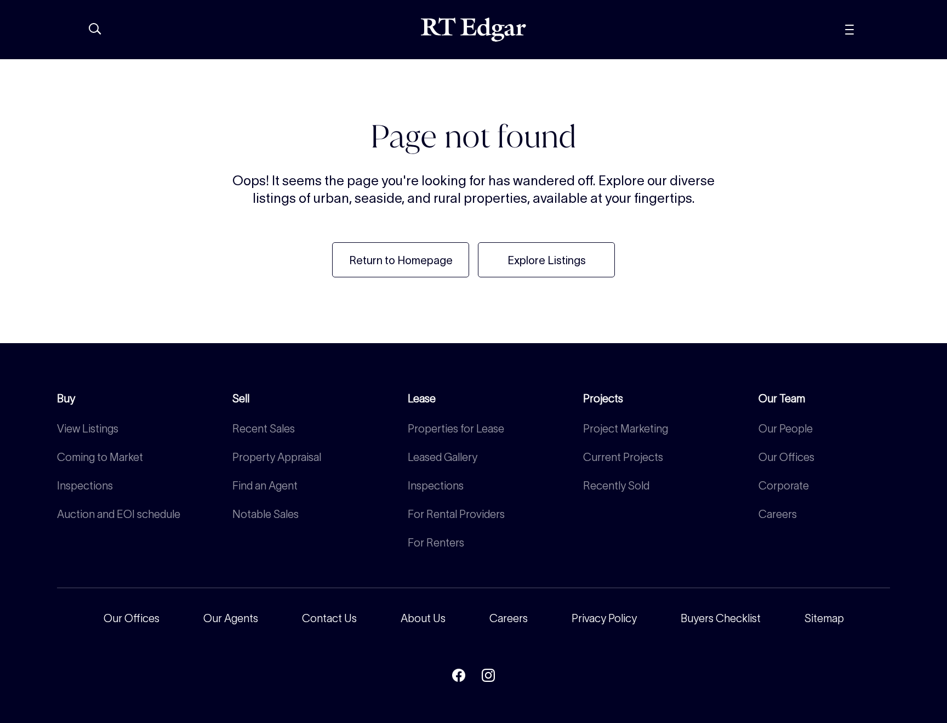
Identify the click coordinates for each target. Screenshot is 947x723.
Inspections (85, 486)
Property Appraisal (276, 457)
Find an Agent (265, 486)
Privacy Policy (604, 618)
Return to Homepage (401, 260)
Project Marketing (625, 429)
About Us (423, 618)
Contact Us (329, 618)
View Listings (87, 429)
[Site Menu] (874, 30)
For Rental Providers (456, 514)
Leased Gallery (442, 457)
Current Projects (623, 457)
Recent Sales (263, 429)
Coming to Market (100, 457)
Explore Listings (546, 260)
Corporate (783, 486)
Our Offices (786, 457)
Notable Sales (265, 514)
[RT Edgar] (473, 30)
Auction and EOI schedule (118, 514)
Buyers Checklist (721, 618)
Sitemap (824, 618)
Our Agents (230, 618)
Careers (777, 514)
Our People (785, 429)
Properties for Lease (456, 429)
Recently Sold (616, 486)
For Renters (436, 543)
